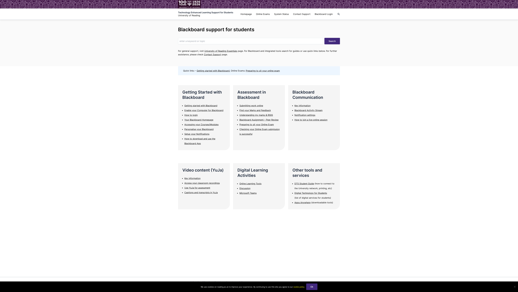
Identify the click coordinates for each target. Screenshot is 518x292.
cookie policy (298, 287)
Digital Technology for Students (310, 193)
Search (332, 41)
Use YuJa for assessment (197, 187)
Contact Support (301, 14)
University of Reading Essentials (220, 51)
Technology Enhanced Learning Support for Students (205, 12)
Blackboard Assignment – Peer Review (259, 119)
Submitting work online (251, 105)
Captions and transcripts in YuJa (201, 192)
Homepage (246, 14)
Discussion (244, 188)
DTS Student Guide (304, 183)
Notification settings (304, 115)
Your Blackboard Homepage (198, 119)
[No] (514, 286)
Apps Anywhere (302, 202)
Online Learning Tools (250, 183)
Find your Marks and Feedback (255, 110)
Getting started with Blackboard (213, 70)
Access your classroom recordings (202, 183)
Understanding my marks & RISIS (256, 115)
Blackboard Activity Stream (308, 110)
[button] (339, 14)
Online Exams (263, 14)
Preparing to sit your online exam (263, 70)
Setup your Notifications (196, 134)
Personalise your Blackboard (199, 129)
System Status (281, 14)
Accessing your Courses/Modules (201, 124)
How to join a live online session (310, 119)
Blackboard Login (324, 14)
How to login (191, 115)
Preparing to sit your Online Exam (256, 124)
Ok (311, 286)
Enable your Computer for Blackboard (203, 110)
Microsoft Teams (248, 193)
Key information (302, 105)
